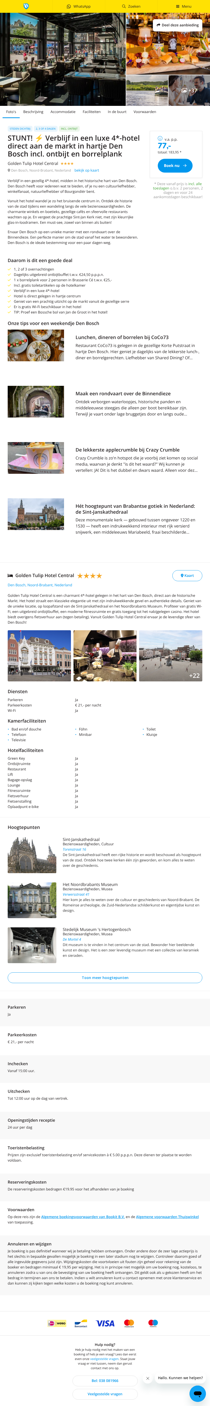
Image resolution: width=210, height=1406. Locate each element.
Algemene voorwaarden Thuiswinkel (167, 1216)
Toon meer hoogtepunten (105, 977)
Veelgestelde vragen (105, 1394)
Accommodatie (63, 111)
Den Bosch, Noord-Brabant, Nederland (40, 585)
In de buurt (117, 111)
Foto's (11, 111)
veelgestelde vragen (104, 1359)
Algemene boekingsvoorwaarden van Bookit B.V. (83, 1216)
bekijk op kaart (87, 170)
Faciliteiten (92, 111)
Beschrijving (33, 111)
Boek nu (172, 165)
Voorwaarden (145, 111)
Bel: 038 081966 (105, 1380)
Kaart (189, 575)
